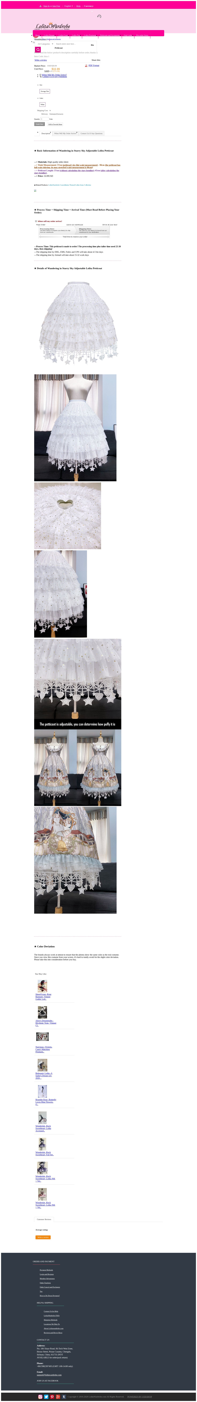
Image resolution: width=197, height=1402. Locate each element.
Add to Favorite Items (55, 124)
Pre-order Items (142, 35)
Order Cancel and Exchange (50, 1287)
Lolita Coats (63, 35)
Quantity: (37, 119)
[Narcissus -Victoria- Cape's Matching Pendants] (42, 1040)
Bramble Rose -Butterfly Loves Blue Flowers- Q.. (46, 1102)
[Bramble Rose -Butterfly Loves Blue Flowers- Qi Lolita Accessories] (42, 1097)
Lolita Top (76, 35)
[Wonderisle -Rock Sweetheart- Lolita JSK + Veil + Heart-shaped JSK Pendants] (42, 1173)
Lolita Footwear (90, 35)
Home (37, 35)
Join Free (56, 6)
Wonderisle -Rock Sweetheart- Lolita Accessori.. (43, 1128)
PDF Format (94, 65)
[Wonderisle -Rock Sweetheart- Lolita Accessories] (42, 1123)
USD (46, 71)
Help (78, 6)
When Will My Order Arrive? (54, 75)
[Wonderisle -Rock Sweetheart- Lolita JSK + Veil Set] (42, 1200)
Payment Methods (46, 1270)
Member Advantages (47, 1279)
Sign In (46, 6)
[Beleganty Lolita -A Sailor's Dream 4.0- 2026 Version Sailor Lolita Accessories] (42, 1071)
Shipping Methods (50, 1320)
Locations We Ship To (52, 1324)
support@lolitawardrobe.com (49, 1375)
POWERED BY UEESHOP (139, 1397)
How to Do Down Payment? (50, 1296)
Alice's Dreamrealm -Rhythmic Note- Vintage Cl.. (46, 1023)
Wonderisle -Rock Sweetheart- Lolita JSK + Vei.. (45, 1178)
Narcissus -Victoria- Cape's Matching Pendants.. (44, 1049)
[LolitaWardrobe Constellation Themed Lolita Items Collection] (35, 191)
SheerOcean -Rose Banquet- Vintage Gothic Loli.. (43, 996)
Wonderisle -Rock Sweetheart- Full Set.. (45, 1153)
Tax (41, 1291)
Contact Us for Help (51, 1311)
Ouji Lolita (128, 35)
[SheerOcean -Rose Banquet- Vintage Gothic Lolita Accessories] (42, 992)
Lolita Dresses (49, 35)
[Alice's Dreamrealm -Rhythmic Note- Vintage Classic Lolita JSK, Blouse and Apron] (42, 1018)
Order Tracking (45, 1283)
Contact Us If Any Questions (54, 76)
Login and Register (47, 1274)
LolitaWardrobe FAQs (52, 1316)
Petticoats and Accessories (110, 35)
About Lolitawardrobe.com (53, 1328)
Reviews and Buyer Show (53, 1333)
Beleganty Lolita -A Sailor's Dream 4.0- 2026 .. (44, 1075)
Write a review (41, 60)
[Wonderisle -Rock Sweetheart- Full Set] (42, 1150)
